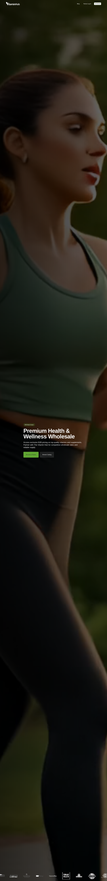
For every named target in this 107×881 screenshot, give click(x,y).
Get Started (97, 3)
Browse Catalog (46, 454)
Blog (78, 3)
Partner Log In (87, 3)
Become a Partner (31, 454)
